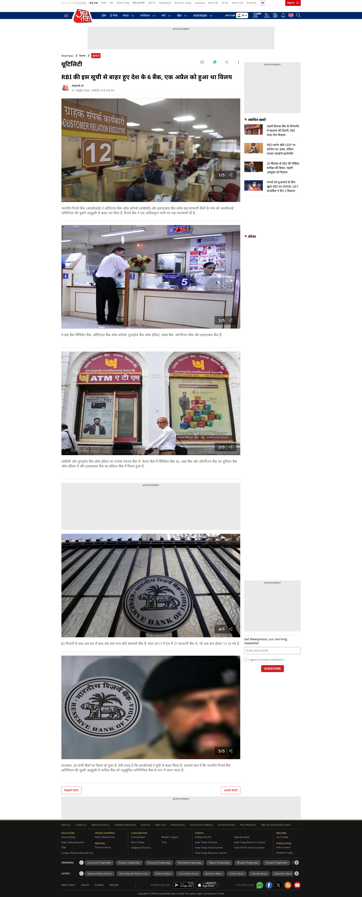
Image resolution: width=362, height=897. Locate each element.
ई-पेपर (104, 2)
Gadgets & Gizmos (141, 847)
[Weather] (267, 16)
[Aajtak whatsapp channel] (259, 885)
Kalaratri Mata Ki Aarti (100, 873)
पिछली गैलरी (71, 790)
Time (164, 842)
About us (66, 824)
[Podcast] (275, 15)
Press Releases (248, 824)
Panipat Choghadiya (276, 862)
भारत (126, 15)
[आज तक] (83, 16)
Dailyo (85, 885)
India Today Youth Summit (208, 847)
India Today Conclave (206, 842)
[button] (296, 862)
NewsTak (213, 2)
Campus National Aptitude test (77, 852)
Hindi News (67, 55)
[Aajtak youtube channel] (297, 885)
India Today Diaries (105, 837)
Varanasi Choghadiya (159, 862)
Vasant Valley (68, 837)
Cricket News (236, 873)
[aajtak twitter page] (278, 885)
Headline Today (284, 852)
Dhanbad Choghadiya (189, 862)
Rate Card (160, 824)
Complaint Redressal (125, 824)
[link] (296, 3)
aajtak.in (78, 85)
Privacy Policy (178, 824)
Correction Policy (226, 824)
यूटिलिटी (96, 55)
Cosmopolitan (138, 837)
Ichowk (99, 885)
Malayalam (165, 2)
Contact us (81, 824)
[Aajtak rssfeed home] (288, 885)
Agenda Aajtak (241, 837)
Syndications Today (214, 893)
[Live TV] (290, 16)
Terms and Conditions (201, 824)
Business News (214, 873)
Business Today (183, 2)
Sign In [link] (290, 3)
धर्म (163, 15)
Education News (283, 873)
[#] (215, 62)
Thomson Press (103, 847)
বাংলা (111, 2)
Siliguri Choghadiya (219, 862)
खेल (179, 15)
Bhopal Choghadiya (247, 862)
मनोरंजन (145, 15)
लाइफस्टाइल (200, 15)
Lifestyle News (259, 873)
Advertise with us (100, 824)
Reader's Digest (170, 837)
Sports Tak (237, 2)
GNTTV (152, 2)
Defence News (163, 873)
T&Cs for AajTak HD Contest (276, 824)
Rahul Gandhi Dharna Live (133, 873)
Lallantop (200, 2)
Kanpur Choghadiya (129, 862)
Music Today (137, 842)
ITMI (63, 847)
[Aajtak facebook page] (269, 885)
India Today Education (72, 842)
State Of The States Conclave (249, 847)
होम (104, 15)
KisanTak (251, 2)
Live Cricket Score (188, 873)
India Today (123, 2)
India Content (283, 847)
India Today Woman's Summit (249, 842)
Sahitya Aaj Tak (203, 837)
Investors (145, 824)
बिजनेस (82, 55)
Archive (113, 885)
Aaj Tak (94, 2)
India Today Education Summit (211, 852)
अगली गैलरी (230, 790)
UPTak (224, 2)
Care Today (282, 837)
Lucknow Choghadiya (99, 862)
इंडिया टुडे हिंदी (139, 2)
